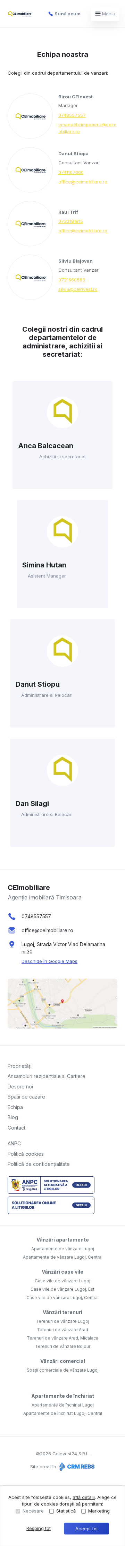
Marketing (99, 1511)
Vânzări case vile (62, 1272)
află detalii (84, 1497)
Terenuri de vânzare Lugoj (62, 1321)
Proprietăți (20, 1066)
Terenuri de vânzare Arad (62, 1329)
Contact (16, 1128)
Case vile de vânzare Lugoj (62, 1280)
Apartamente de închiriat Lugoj (63, 1405)
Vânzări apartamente (62, 1240)
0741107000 (71, 172)
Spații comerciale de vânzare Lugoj (63, 1370)
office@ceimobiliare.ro (82, 181)
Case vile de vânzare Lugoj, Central (62, 1297)
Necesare (33, 1511)
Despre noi (20, 1086)
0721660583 (71, 279)
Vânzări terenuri (62, 1312)
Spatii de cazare (26, 1097)
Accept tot (86, 1528)
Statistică (66, 1511)
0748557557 (72, 115)
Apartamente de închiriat (62, 1396)
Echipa (15, 1107)
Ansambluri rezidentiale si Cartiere (46, 1076)
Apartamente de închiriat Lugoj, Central (62, 1413)
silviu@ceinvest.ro (78, 289)
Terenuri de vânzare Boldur (62, 1346)
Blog (13, 1117)
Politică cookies (26, 1154)
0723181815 (70, 221)
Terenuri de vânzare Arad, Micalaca (62, 1338)
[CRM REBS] (76, 1466)
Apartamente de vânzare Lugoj (62, 1248)
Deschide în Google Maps (49, 961)
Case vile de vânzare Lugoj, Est (62, 1289)
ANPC (14, 1143)
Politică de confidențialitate (39, 1164)
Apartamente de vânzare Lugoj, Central (62, 1257)
